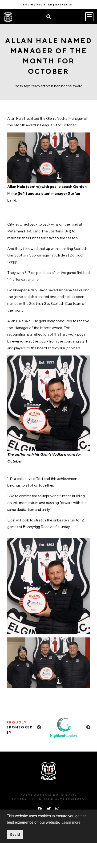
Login (28, 4)
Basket (64, 4)
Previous (39, 727)
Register (44, 4)
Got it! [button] (15, 834)
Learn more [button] (71, 822)
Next (88, 727)
